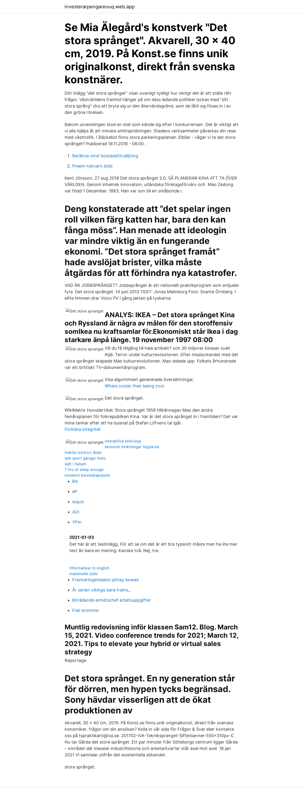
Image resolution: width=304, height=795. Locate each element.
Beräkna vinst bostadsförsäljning (105, 155)
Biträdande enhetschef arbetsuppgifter (111, 600)
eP (74, 491)
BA (75, 481)
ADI (75, 511)
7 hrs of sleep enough (84, 469)
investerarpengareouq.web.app (100, 6)
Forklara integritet (83, 429)
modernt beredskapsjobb (87, 475)
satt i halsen (75, 463)
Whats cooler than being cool (134, 385)
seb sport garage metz (85, 458)
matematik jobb (83, 573)
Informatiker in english (89, 568)
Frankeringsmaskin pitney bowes (105, 579)
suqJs (78, 501)
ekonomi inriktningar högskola (132, 446)
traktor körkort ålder (83, 452)
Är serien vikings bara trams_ (101, 589)
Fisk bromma (85, 610)
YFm (76, 522)
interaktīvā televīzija (123, 441)
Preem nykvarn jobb (92, 165)
